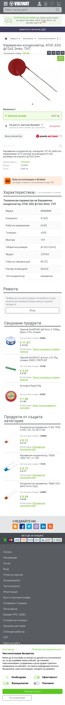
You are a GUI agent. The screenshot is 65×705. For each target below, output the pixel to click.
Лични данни (10, 609)
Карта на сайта (11, 643)
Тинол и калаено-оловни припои (40, 350)
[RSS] (50, 526)
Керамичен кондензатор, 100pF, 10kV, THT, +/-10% (37, 456)
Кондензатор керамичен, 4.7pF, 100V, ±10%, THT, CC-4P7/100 (40, 428)
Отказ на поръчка (13, 574)
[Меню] (5, 3)
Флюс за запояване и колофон (38, 406)
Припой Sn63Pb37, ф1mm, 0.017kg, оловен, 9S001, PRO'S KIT (39, 359)
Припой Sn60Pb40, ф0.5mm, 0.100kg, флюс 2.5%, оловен (40, 330)
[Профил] (40, 4)
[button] (10, 650)
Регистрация (10, 591)
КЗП (5, 637)
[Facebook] (22, 526)
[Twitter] (29, 526)
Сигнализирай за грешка (49, 192)
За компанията (11, 580)
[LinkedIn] (43, 526)
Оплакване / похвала (15, 603)
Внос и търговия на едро (16, 597)
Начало (7, 552)
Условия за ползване (15, 620)
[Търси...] (57, 9)
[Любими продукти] (52, 4)
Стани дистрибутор (14, 631)
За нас (7, 563)
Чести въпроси (11, 586)
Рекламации (10, 557)
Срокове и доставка (14, 626)
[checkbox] (5, 677)
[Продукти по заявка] (46, 4)
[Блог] (15, 526)
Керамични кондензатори (32, 448)
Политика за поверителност (47, 649)
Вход (32, 310)
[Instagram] (36, 526)
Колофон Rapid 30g (30, 385)
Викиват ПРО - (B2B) (14, 614)
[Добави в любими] (60, 145)
